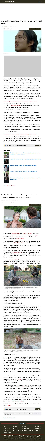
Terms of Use (38, 428)
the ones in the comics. (22, 386)
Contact (24, 426)
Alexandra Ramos (7, 202)
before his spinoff (20, 238)
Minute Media (8, 435)
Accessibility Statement (27, 430)
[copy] (10, 29)
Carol (15, 242)
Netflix (9, 405)
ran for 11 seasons (27, 233)
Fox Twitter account (16, 105)
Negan (36, 235)
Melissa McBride (21, 242)
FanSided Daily (6, 428)
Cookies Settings (7, 432)
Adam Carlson (6, 26)
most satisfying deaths (16, 252)
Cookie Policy (6, 430)
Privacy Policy (25, 428)
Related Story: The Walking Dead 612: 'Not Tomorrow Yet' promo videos (20, 101)
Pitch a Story (16, 428)
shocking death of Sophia (13, 259)
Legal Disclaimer (16, 430)
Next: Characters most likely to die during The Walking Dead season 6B (20, 134)
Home (5, 185)
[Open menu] (3, 1)
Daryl (29, 235)
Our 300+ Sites (38, 426)
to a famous (18, 379)
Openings (15, 426)
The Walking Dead (11, 185)
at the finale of (17, 401)
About (4, 426)
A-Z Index (37, 430)
